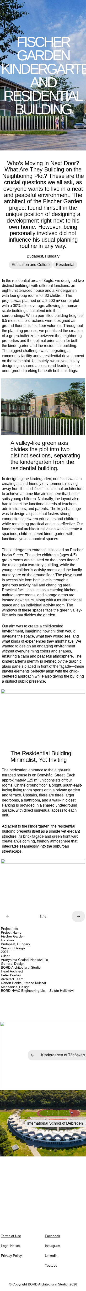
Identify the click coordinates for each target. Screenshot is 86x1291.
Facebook (52, 1236)
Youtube (51, 1265)
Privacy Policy (11, 1255)
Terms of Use (11, 1236)
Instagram (52, 1246)
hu (49, 1287)
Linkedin (51, 1255)
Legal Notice (10, 1246)
